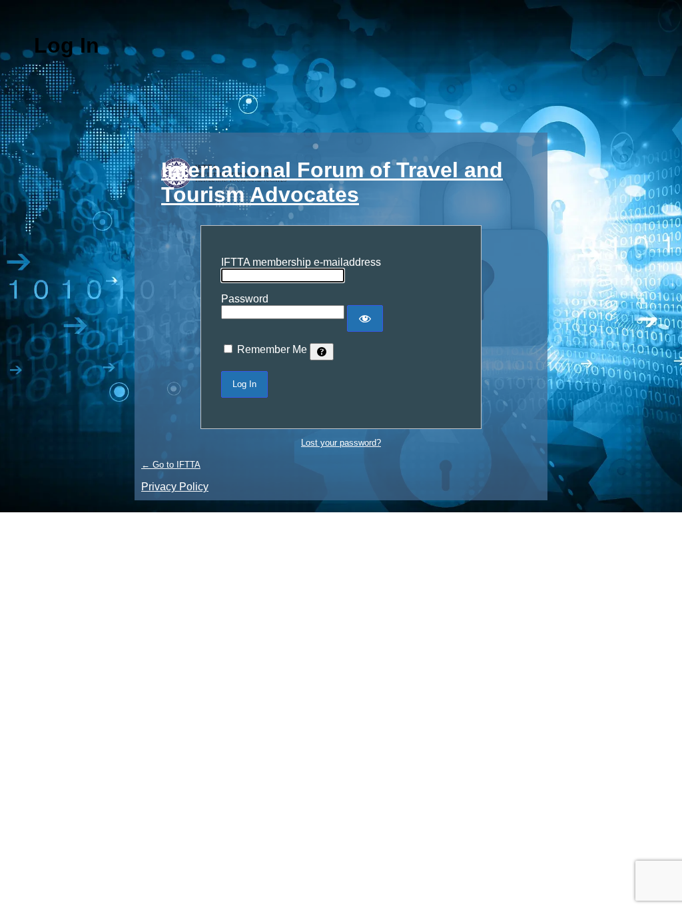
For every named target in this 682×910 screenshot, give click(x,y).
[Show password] (365, 318)
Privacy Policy (174, 486)
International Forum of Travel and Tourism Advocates (332, 182)
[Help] (322, 351)
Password (244, 298)
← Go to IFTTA (170, 465)
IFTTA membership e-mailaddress (301, 262)
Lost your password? (341, 443)
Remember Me (272, 349)
